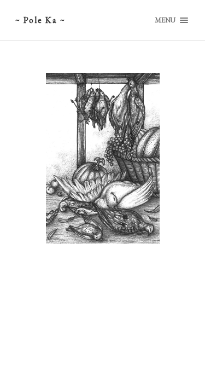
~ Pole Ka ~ (40, 20)
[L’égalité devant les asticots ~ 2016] (103, 158)
